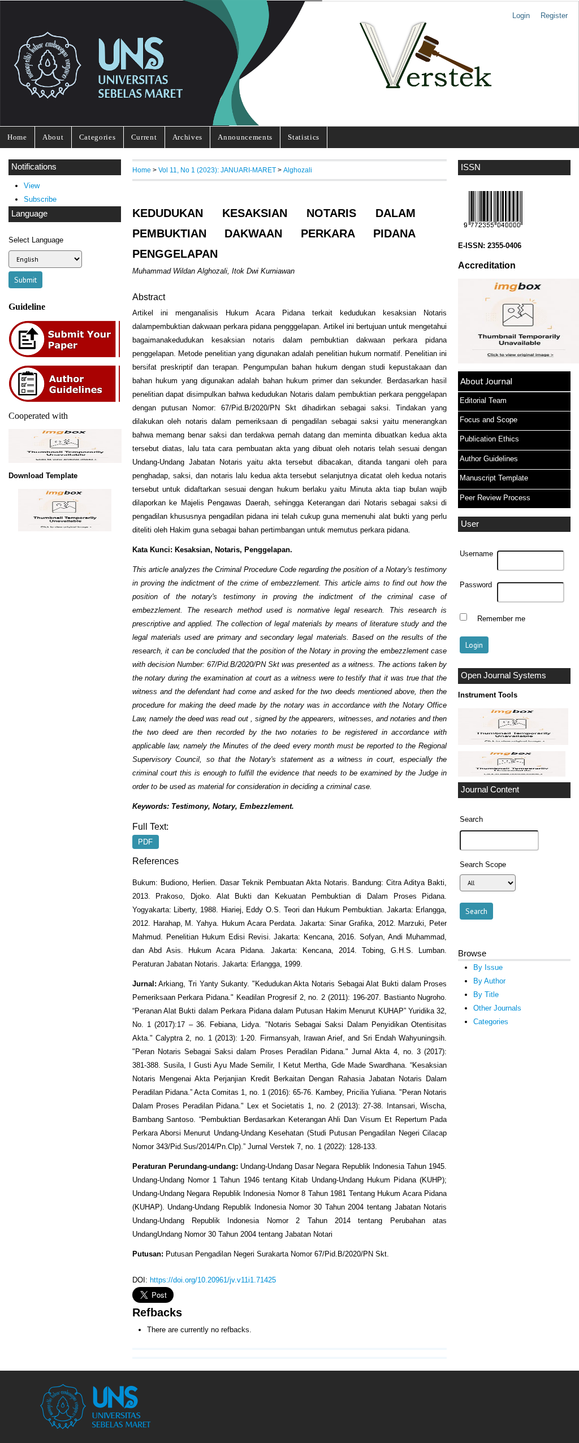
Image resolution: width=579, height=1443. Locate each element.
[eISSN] (493, 230)
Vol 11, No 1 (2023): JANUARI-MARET (217, 170)
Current (144, 137)
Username (476, 554)
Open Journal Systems (503, 675)
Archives (187, 137)
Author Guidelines (489, 458)
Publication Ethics (489, 439)
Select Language (35, 240)
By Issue (488, 967)
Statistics (303, 137)
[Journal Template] (64, 510)
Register (554, 15)
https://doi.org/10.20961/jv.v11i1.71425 (213, 1280)
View (32, 185)
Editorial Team (483, 400)
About (52, 137)
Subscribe (40, 199)
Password (476, 585)
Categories (97, 137)
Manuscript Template (494, 478)
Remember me (501, 618)
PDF (145, 842)
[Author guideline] (67, 400)
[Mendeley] (511, 774)
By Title (486, 994)
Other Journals (497, 1008)
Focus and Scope (488, 419)
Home (17, 137)
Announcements (245, 137)
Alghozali (297, 170)
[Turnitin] (513, 742)
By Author (489, 981)
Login (521, 15)
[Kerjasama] (65, 460)
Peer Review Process (495, 497)
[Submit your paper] (67, 356)
